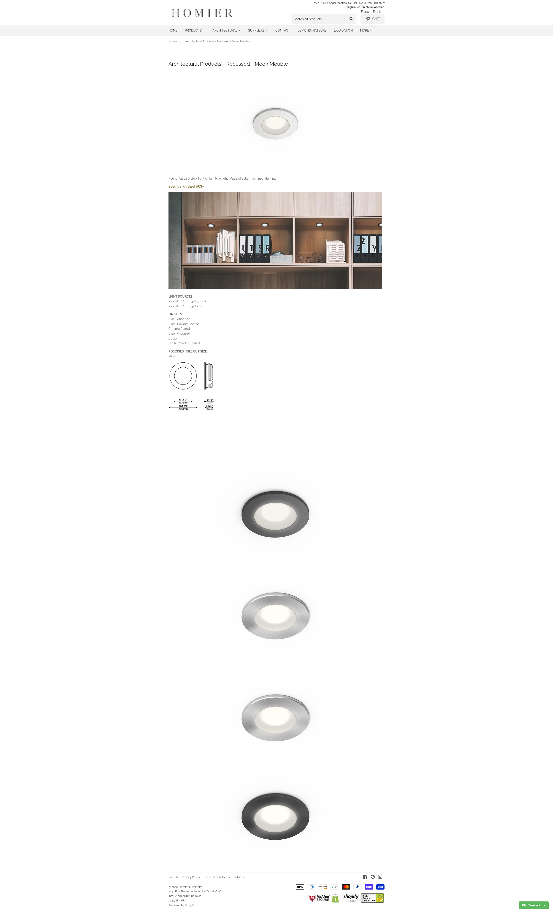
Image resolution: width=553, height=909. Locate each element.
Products (194, 30)
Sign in (351, 7)
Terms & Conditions (217, 877)
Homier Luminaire (191, 886)
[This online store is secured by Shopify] (345, 902)
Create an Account (373, 7)
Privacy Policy (191, 877)
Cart (375, 19)
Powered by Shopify (181, 905)
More (364, 30)
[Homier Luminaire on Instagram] (380, 877)
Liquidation (343, 30)
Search (173, 877)
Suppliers (256, 30)
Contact (282, 30)
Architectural (225, 30)
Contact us (535, 905)
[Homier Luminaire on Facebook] (365, 877)
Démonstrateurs (312, 30)
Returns (239, 877)
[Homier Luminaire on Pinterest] (372, 877)
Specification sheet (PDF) (186, 186)
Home (173, 30)
